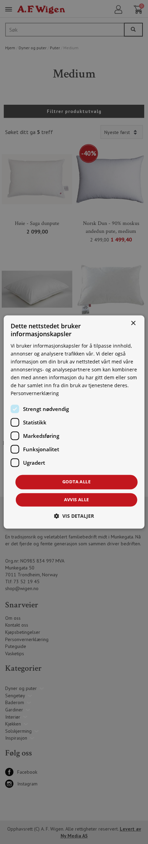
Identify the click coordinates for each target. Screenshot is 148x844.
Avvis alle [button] (76, 500)
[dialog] (74, 421)
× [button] (133, 323)
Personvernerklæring (35, 393)
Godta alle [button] (76, 482)
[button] (74, 516)
